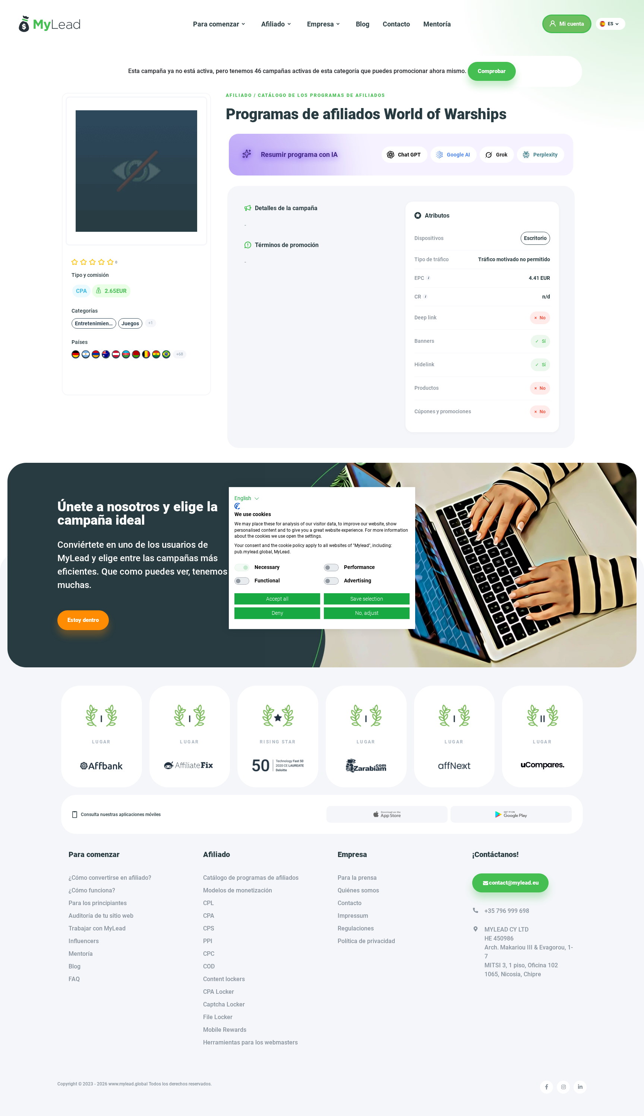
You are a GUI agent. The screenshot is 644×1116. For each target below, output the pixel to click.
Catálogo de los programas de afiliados (321, 95)
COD (209, 966)
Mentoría (437, 24)
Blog (362, 24)
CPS (208, 928)
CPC (208, 953)
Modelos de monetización (237, 890)
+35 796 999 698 (506, 910)
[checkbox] (241, 567)
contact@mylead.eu (514, 882)
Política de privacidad (366, 941)
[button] (610, 24)
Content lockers (224, 979)
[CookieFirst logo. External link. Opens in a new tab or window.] (237, 506)
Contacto (396, 24)
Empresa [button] (320, 24)
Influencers (84, 941)
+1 (150, 322)
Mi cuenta (571, 23)
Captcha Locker (224, 1004)
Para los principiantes (98, 903)
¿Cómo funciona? (92, 890)
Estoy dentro (83, 620)
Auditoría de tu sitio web (101, 915)
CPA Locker (218, 991)
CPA (208, 915)
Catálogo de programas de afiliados (251, 877)
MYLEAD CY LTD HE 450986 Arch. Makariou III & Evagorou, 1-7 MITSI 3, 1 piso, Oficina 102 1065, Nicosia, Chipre (528, 952)
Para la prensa (357, 877)
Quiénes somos (358, 890)
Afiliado (239, 95)
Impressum (353, 915)
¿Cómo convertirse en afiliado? (110, 877)
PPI (207, 941)
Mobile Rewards (224, 1029)
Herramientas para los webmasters (250, 1042)
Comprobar (492, 71)
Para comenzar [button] (216, 24)
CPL (208, 903)
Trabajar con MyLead (97, 928)
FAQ (74, 979)
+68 (179, 353)
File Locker (218, 1017)
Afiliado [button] (273, 24)
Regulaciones (356, 928)
